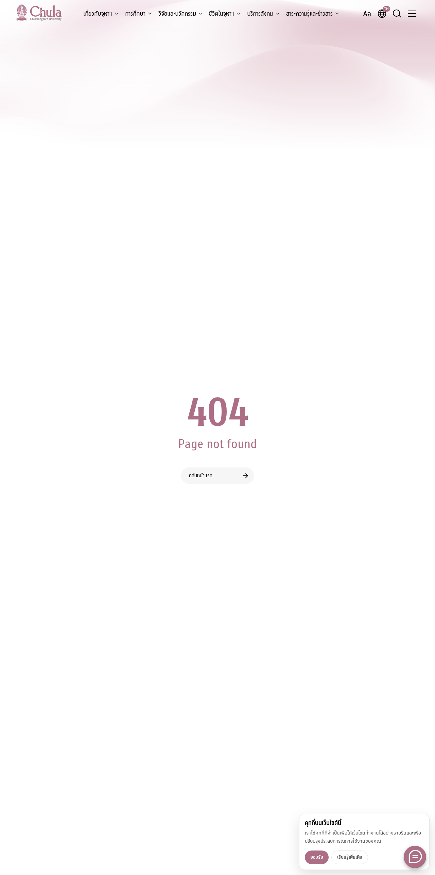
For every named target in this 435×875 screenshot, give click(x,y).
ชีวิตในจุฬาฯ (221, 13)
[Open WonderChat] (415, 857)
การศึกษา (135, 13)
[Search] (397, 13)
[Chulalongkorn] (39, 12)
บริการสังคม (260, 13)
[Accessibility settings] (367, 13)
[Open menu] (412, 13)
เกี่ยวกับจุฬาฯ (97, 13)
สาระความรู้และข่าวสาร (309, 13)
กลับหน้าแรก (200, 476)
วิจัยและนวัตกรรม (177, 13)
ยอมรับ (316, 857)
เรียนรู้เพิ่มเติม (349, 857)
